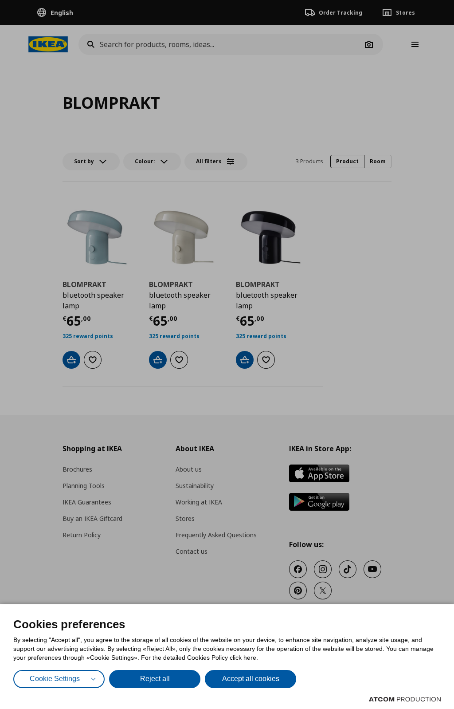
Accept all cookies (250, 678)
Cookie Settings (55, 678)
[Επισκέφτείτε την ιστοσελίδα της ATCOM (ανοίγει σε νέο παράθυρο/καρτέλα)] (405, 699)
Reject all (155, 678)
